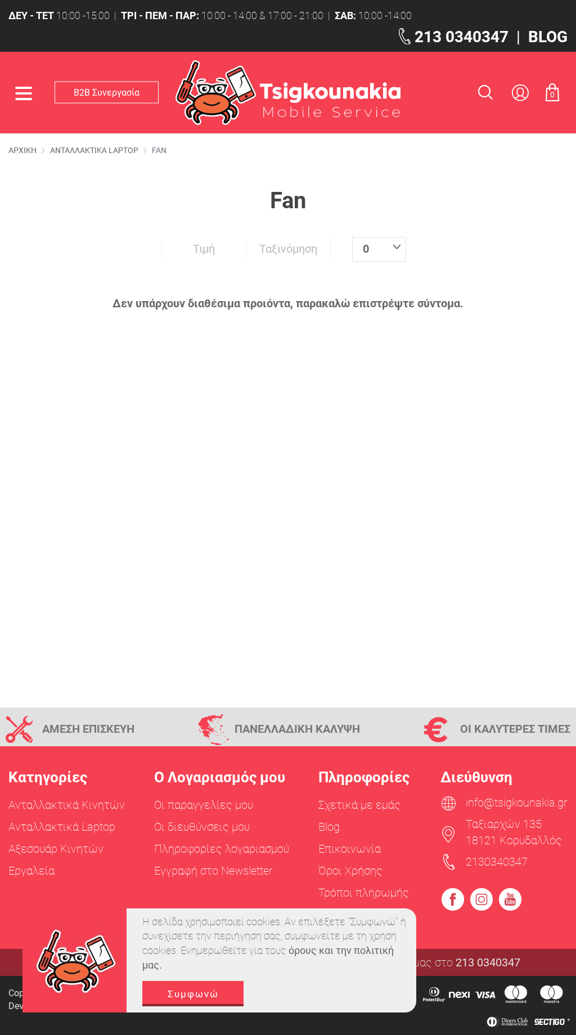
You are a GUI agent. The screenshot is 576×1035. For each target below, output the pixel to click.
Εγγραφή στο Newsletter (213, 870)
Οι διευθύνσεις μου (202, 827)
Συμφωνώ (193, 994)
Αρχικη (22, 150)
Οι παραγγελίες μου (203, 805)
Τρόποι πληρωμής (363, 892)
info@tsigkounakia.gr (517, 802)
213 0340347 (461, 37)
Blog (329, 827)
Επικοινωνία (349, 848)
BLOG (548, 37)
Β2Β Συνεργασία (107, 92)
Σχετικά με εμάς (359, 805)
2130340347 (497, 861)
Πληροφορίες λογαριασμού (221, 848)
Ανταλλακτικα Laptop (94, 150)
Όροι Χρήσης (350, 870)
